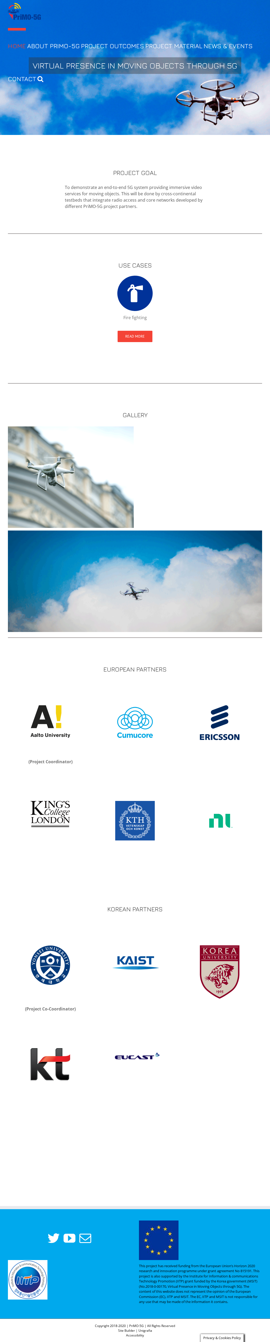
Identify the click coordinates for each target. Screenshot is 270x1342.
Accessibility (135, 1335)
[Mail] (85, 1238)
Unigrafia (145, 1330)
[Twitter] (54, 1238)
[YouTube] (69, 1238)
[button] (40, 77)
